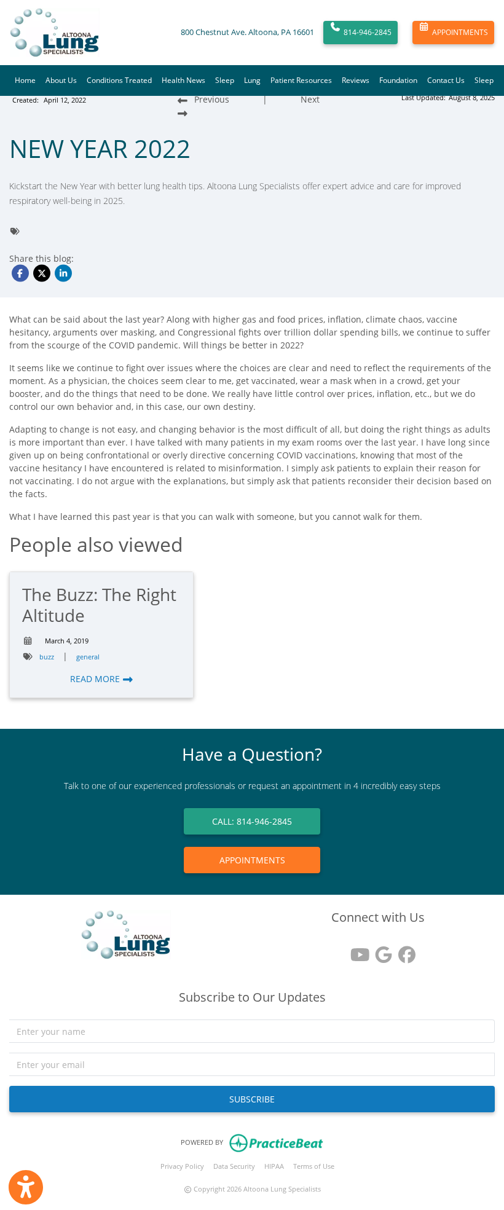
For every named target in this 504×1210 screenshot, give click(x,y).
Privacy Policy (182, 1166)
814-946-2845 (368, 32)
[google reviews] (378, 950)
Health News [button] (183, 80)
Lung (252, 80)
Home (25, 80)
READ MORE (96, 679)
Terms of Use (313, 1166)
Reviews (355, 80)
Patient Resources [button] (301, 80)
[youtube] (354, 950)
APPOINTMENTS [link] (252, 860)
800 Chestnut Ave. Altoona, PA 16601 (247, 32)
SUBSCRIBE (252, 1099)
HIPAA (274, 1166)
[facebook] (401, 950)
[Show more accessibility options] (26, 1187)
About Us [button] (61, 80)
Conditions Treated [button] (119, 80)
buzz (46, 656)
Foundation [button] (398, 80)
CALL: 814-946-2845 (252, 821)
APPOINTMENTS (460, 32)
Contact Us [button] (446, 80)
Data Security (234, 1166)
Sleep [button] (224, 80)
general (88, 656)
